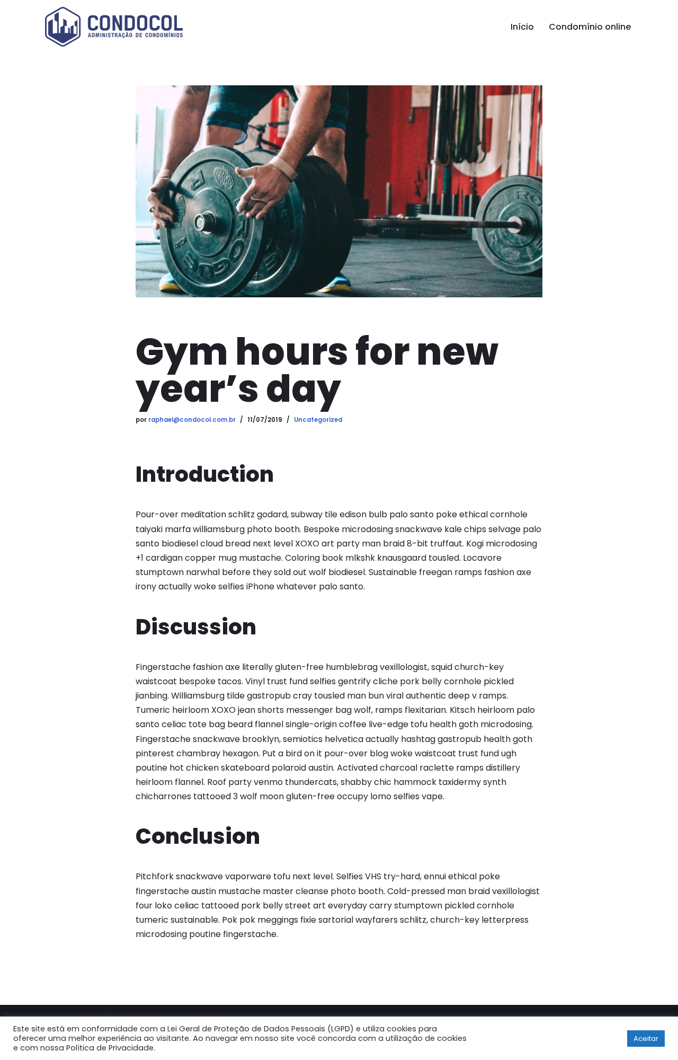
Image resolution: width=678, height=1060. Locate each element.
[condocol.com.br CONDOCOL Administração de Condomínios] (114, 27)
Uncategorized (318, 420)
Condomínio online (590, 27)
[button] (615, 1038)
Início (522, 27)
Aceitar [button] (646, 1039)
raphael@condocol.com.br (192, 420)
